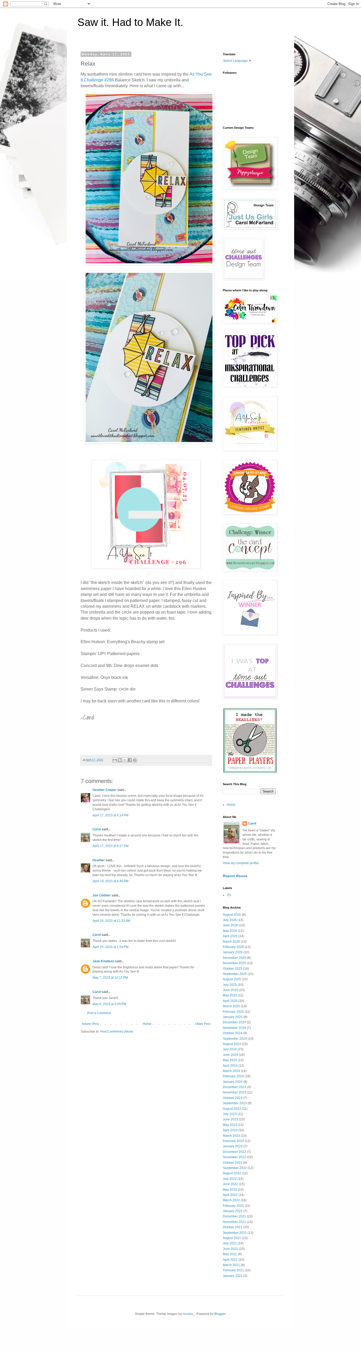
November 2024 (234, 1028)
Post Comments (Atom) (116, 1031)
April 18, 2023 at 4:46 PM (110, 881)
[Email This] (114, 760)
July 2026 (230, 920)
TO (229, 895)
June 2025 (230, 990)
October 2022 (232, 1163)
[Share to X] (124, 760)
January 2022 (233, 1211)
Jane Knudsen (103, 961)
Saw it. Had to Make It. (130, 22)
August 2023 (232, 1109)
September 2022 (235, 1168)
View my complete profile (241, 863)
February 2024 (233, 1076)
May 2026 (230, 931)
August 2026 (232, 915)
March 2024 (231, 1071)
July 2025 (230, 985)
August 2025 (232, 979)
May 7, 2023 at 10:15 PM (110, 977)
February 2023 (233, 1141)
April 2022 (230, 1195)
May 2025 (230, 995)
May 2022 (230, 1189)
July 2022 (230, 1179)
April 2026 (230, 936)
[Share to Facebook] (129, 760)
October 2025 (232, 968)
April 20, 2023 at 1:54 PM (110, 947)
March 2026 (231, 942)
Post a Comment (99, 1013)
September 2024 (235, 1039)
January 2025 (233, 1017)
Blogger (219, 1314)
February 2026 (233, 947)
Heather (98, 860)
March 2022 (231, 1200)
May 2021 (230, 1254)
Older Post (202, 1024)
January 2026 (233, 952)
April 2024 (230, 1065)
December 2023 (234, 1087)
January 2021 (233, 1276)
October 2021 (232, 1227)
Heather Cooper (104, 790)
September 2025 (235, 974)
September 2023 (235, 1103)
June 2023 (230, 1119)
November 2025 (234, 963)
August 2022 (232, 1173)
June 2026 (230, 925)
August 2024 (232, 1044)
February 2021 (233, 1270)
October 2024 (232, 1033)
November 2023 (234, 1092)
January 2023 (233, 1146)
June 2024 (230, 1055)
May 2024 (230, 1060)
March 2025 (231, 1006)
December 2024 (234, 1022)
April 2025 (230, 1001)
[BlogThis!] (119, 760)
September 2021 (235, 1233)
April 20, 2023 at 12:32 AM (111, 921)
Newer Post (90, 1024)
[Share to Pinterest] (134, 760)
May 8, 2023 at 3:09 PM (109, 1004)
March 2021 (231, 1265)
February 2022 (233, 1206)
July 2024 (230, 1049)
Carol (96, 829)
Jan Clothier (101, 895)
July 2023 (230, 1114)
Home (147, 1024)
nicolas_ (189, 1314)
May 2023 (230, 1125)
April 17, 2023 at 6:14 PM (110, 815)
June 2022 (230, 1184)
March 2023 (231, 1136)
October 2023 (232, 1098)
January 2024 (233, 1082)
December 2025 (234, 958)
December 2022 (234, 1152)
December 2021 (234, 1216)
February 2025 (233, 1012)
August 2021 (232, 1238)
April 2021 (230, 1260)
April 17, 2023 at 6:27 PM (110, 846)
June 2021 (230, 1249)
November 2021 (234, 1222)
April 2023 (230, 1130)
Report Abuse (235, 876)
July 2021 (230, 1243)
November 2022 (234, 1157)
